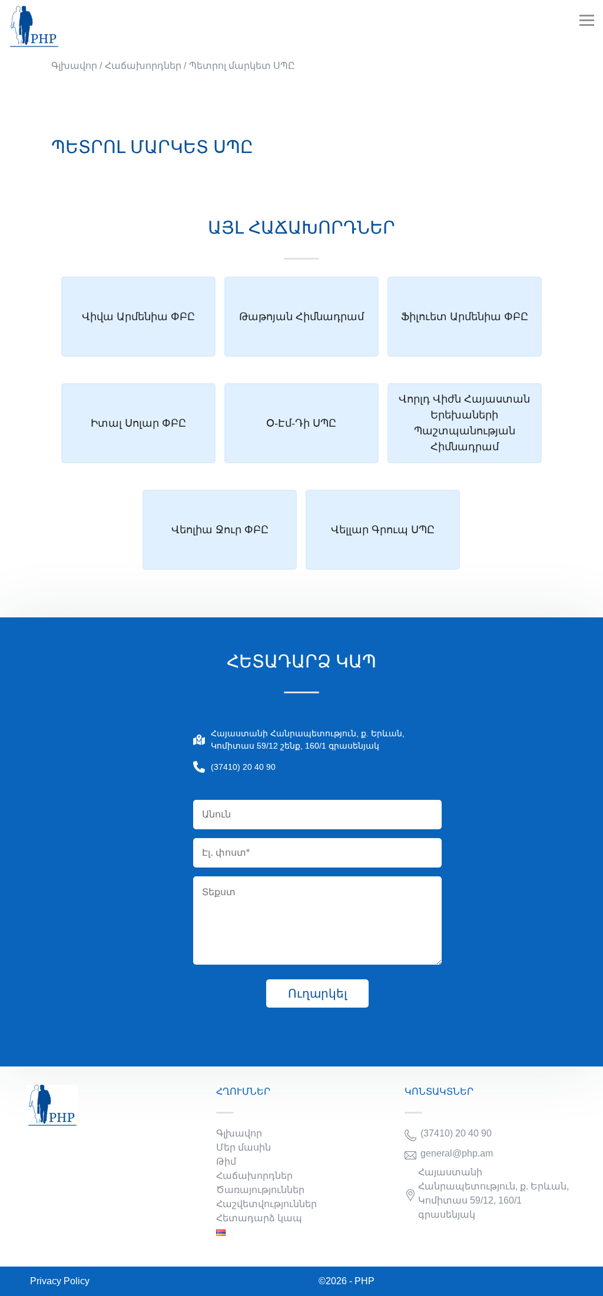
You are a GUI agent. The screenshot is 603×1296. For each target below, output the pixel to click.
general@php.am (456, 1153)
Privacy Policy (60, 1281)
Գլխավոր (239, 1133)
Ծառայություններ (260, 1190)
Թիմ (226, 1162)
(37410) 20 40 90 (243, 767)
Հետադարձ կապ (259, 1218)
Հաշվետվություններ (266, 1204)
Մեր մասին (243, 1147)
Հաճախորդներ (254, 1176)
